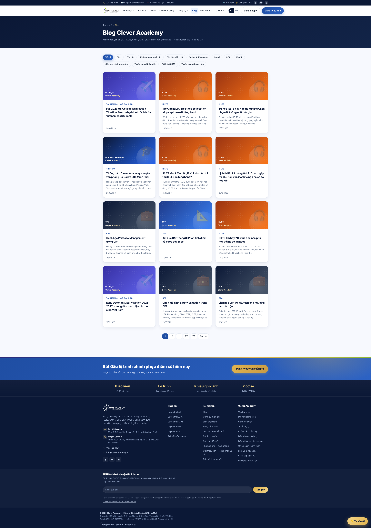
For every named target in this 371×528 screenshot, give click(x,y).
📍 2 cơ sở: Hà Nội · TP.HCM (160, 2)
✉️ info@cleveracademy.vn (132, 2)
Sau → (203, 336)
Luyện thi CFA (174, 431)
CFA (228, 57)
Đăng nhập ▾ (250, 10)
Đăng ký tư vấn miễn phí (250, 368)
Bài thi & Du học (146, 10)
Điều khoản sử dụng (247, 436)
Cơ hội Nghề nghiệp (198, 57)
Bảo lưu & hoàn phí (247, 451)
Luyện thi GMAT (175, 421)
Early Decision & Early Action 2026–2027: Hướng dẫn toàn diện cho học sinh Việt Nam (128, 306)
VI (231, 11)
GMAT (217, 57)
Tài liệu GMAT (168, 64)
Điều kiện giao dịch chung (250, 441)
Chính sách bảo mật (248, 431)
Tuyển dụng (243, 426)
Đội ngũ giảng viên (247, 416)
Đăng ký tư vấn (273, 10)
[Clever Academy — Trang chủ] (111, 10)
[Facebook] (255, 2)
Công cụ (182, 10)
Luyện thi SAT (174, 412)
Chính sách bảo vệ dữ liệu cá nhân (119, 501)
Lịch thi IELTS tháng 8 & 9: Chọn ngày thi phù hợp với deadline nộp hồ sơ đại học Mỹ (241, 177)
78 (193, 336)
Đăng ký (261, 489)
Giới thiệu (205, 10)
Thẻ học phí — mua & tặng (216, 446)
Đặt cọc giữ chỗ (210, 441)
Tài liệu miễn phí (175, 57)
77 (186, 336)
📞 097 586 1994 (110, 2)
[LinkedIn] (266, 2)
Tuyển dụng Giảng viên (192, 64)
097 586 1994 (112, 448)
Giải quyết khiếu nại (247, 460)
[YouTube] (261, 2)
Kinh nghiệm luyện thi (150, 57)
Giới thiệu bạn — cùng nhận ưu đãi (217, 453)
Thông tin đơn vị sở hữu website (117, 524)
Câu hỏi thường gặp (212, 459)
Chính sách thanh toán (249, 446)
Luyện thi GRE (174, 426)
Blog (194, 10)
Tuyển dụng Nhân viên (145, 64)
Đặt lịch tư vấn (210, 436)
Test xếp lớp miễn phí (213, 431)
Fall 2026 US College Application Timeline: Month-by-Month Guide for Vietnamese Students (128, 112)
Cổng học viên (245, 421)
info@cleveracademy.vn (117, 452)
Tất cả (108, 57)
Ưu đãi (219, 10)
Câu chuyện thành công (116, 64)
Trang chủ (107, 25)
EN (236, 11)
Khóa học (127, 10)
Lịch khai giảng (166, 10)
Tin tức (130, 57)
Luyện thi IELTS (175, 416)
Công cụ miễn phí (211, 416)
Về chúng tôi (244, 412)
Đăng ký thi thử (210, 426)
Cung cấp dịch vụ (246, 455)
